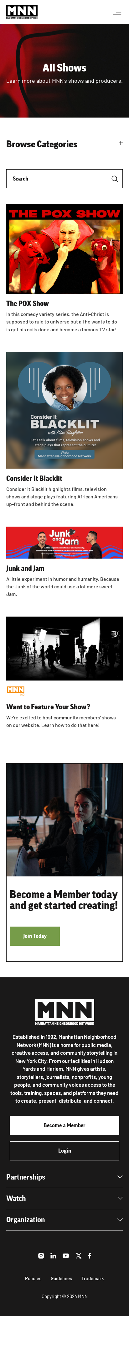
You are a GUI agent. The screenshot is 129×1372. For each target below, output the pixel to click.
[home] (22, 12)
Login (64, 1151)
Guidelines (61, 1278)
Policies (33, 1278)
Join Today (35, 936)
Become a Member (64, 1125)
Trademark (92, 1278)
